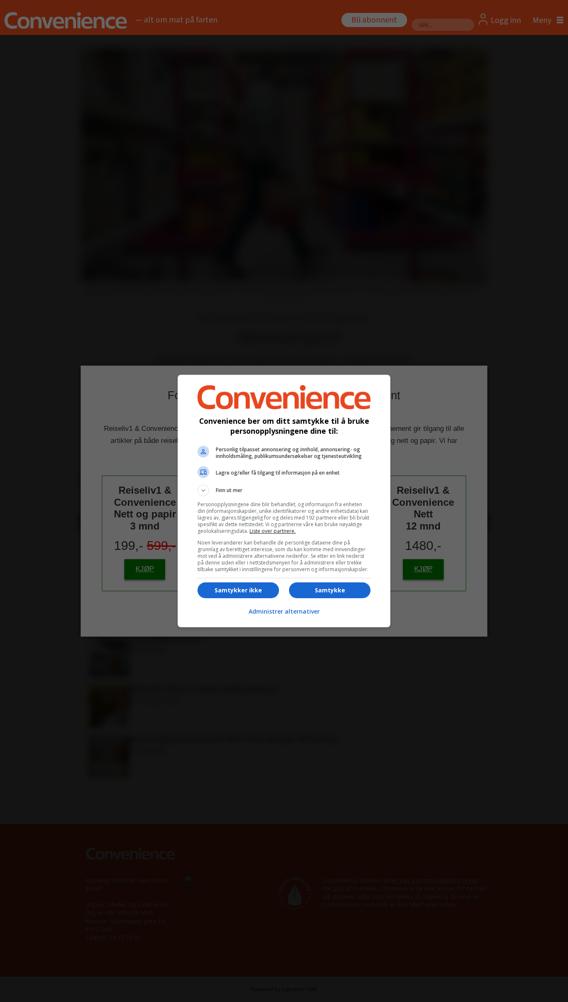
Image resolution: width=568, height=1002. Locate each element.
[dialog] (284, 501)
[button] (284, 490)
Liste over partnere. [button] (272, 531)
